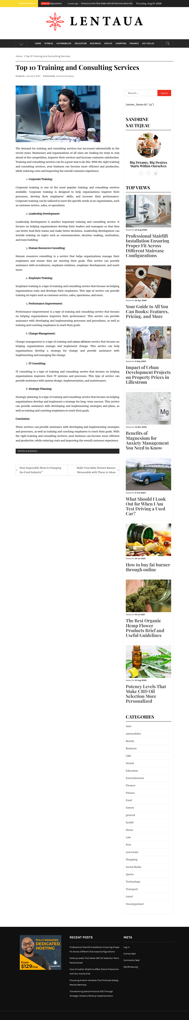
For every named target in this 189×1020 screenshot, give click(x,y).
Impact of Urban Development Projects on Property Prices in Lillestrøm (148, 374)
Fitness (48, 43)
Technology (133, 881)
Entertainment (135, 778)
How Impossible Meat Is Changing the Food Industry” (40, 470)
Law (128, 837)
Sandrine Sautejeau (65, 76)
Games (130, 807)
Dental (130, 763)
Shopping (121, 43)
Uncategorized (134, 904)
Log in (127, 947)
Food (129, 800)
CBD (128, 755)
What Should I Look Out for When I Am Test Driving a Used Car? (146, 506)
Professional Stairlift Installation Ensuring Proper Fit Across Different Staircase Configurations (147, 245)
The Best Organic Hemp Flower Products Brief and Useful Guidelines (145, 627)
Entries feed (129, 953)
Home (38, 43)
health (108, 43)
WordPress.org (131, 966)
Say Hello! (148, 43)
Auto (128, 726)
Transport (132, 889)
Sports (130, 874)
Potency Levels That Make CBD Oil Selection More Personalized (73, 3)
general (130, 815)
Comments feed (131, 960)
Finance (134, 43)
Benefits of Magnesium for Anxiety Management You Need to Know (147, 440)
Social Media (133, 867)
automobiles (63, 43)
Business (95, 43)
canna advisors (82, 341)
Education (81, 43)
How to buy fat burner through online (148, 567)
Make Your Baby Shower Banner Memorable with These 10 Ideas (96, 470)
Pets (128, 844)
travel (129, 896)
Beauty (130, 741)
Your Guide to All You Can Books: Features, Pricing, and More (147, 311)
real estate (132, 852)
